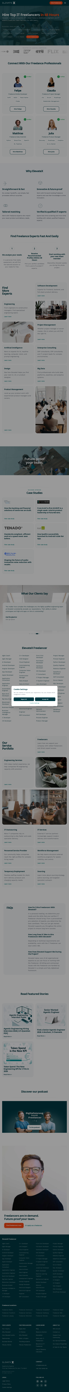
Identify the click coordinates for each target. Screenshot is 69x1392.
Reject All (24, 699)
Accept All (45, 699)
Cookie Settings (34, 703)
